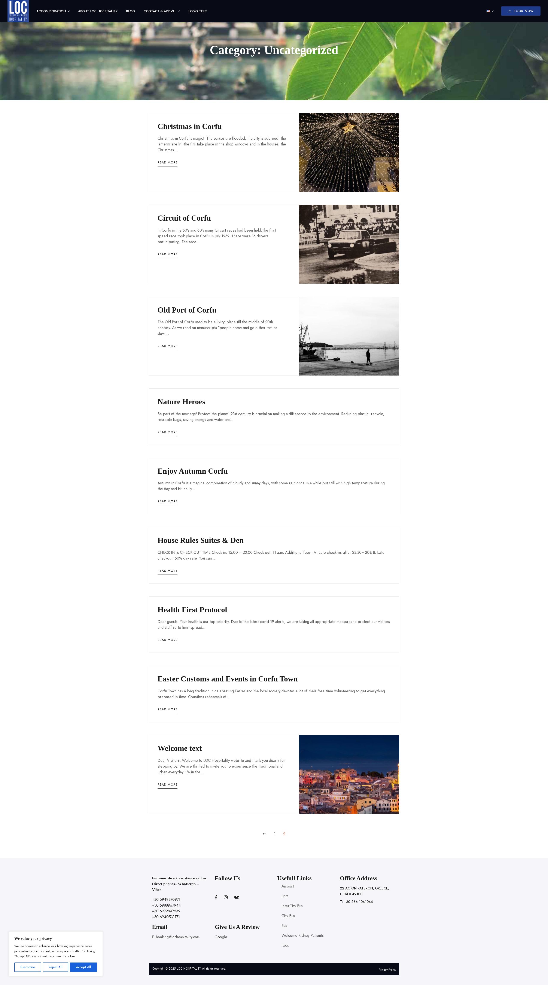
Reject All (55, 967)
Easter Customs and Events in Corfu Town (228, 679)
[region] (56, 953)
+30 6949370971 (166, 899)
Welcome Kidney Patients (302, 935)
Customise (27, 967)
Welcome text (180, 748)
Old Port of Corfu (187, 310)
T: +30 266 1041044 (356, 902)
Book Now (524, 11)
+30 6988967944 (166, 905)
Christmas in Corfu (190, 126)
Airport (287, 886)
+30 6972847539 (166, 911)
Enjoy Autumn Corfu (193, 471)
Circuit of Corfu (184, 218)
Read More (167, 162)
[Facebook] (216, 897)
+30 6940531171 (166, 916)
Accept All (83, 967)
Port (284, 896)
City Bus (288, 915)
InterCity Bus (292, 906)
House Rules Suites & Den (201, 540)
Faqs (285, 945)
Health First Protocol (192, 609)
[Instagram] (225, 897)
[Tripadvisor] (237, 897)
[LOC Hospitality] (18, 11)
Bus (284, 925)
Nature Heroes (181, 401)
